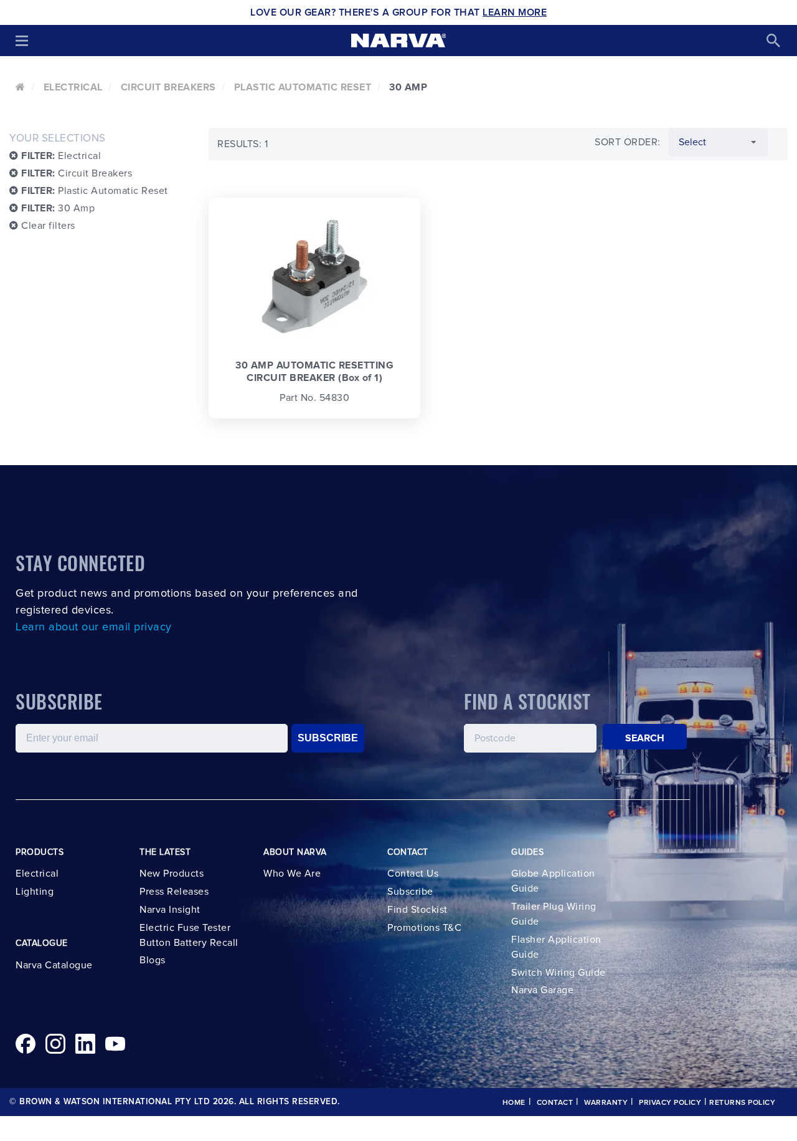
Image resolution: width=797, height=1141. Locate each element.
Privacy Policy (670, 1103)
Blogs (152, 960)
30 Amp (58, 208)
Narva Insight (169, 910)
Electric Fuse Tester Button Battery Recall (188, 935)
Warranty (606, 1103)
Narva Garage (542, 990)
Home (514, 1103)
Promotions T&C (424, 928)
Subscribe (410, 892)
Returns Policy (742, 1103)
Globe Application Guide (553, 881)
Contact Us (412, 874)
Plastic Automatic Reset (303, 87)
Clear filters (47, 226)
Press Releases (174, 892)
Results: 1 (242, 144)
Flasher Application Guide (556, 947)
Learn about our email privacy (94, 627)
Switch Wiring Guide (558, 973)
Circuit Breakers (168, 87)
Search (645, 738)
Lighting (35, 892)
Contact (555, 1103)
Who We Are (292, 874)
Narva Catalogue (54, 965)
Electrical (73, 87)
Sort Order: (628, 142)
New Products (171, 874)
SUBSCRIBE (328, 738)
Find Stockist (417, 910)
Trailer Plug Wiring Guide (554, 914)
